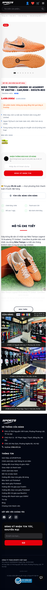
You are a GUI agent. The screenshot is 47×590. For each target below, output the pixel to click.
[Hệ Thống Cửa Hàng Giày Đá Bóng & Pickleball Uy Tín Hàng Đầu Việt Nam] (8, 3)
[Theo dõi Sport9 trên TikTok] (10, 517)
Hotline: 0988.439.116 (13, 447)
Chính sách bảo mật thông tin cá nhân (16, 461)
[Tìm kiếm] (43, 8)
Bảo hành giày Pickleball (11, 483)
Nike (16, 93)
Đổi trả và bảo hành (9, 474)
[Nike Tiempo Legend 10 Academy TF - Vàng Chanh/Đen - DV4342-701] (4, 141)
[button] (15, 72)
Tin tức (4, 500)
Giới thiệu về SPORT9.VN (11, 458)
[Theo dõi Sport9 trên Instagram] (16, 517)
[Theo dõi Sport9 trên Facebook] (4, 517)
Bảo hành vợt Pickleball (11, 480)
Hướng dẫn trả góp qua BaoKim (14, 493)
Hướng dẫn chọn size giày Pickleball (16, 490)
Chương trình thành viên (11, 506)
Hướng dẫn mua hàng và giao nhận (15, 464)
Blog (3, 503)
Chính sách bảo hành (10, 471)
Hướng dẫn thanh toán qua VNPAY (15, 496)
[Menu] (43, 3)
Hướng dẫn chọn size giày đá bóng (15, 477)
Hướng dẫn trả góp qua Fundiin (14, 487)
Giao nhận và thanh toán (11, 467)
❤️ (32, 3)
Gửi (23, 543)
